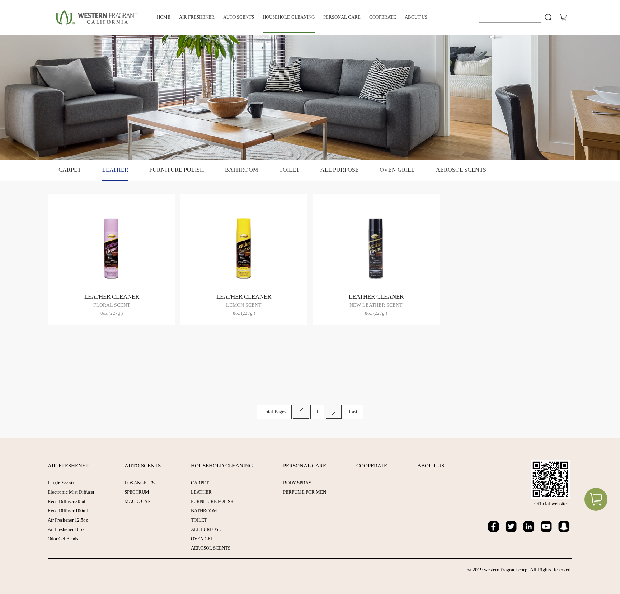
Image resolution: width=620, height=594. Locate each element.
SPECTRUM (137, 492)
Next (334, 412)
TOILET (289, 170)
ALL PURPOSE (339, 170)
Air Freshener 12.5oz (68, 520)
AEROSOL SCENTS (461, 170)
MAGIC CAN (138, 501)
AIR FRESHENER (197, 17)
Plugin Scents (61, 482)
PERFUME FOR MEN (304, 492)
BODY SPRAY (297, 482)
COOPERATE (382, 17)
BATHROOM (241, 170)
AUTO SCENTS (238, 17)
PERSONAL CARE (342, 17)
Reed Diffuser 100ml (68, 510)
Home (163, 17)
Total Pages (274, 411)
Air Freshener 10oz (66, 529)
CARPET (69, 170)
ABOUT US (416, 17)
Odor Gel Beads (63, 538)
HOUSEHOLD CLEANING (289, 17)
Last (353, 411)
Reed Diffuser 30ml (66, 501)
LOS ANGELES (140, 482)
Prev (301, 412)
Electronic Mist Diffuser (71, 492)
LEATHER (115, 170)
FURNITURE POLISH (176, 170)
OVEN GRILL (397, 170)
